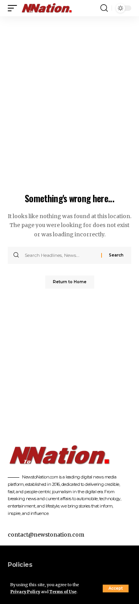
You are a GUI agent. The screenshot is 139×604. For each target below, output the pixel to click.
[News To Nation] (50, 8)
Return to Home (69, 281)
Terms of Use (62, 591)
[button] (116, 588)
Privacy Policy (25, 591)
